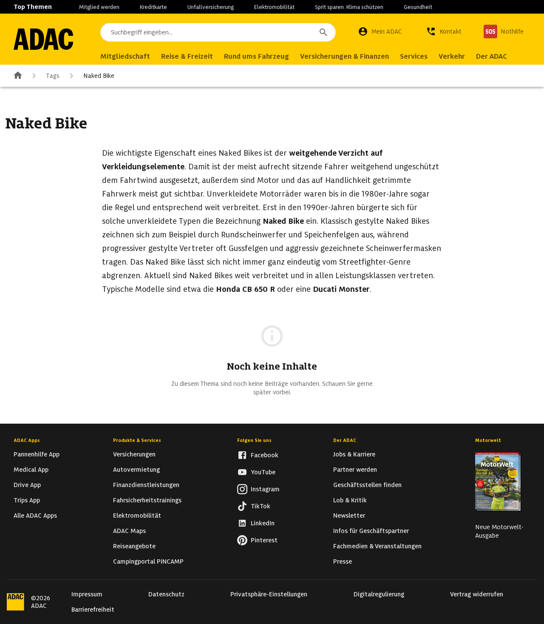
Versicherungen (134, 454)
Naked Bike (98, 76)
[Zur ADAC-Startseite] (43, 39)
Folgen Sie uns (254, 440)
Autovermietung (136, 469)
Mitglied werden (99, 7)
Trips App (27, 500)
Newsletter (349, 515)
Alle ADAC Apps (35, 515)
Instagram (265, 489)
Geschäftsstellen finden (367, 485)
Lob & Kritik (350, 500)
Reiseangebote (134, 546)
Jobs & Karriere (354, 454)
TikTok (260, 506)
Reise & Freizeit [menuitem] (187, 56)
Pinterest (264, 540)
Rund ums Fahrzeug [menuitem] (256, 56)
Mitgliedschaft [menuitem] (125, 56)
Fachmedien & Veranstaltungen (377, 546)
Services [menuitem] (414, 56)
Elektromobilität (274, 7)
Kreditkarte (153, 7)
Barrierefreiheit (92, 609)
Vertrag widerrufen (476, 594)
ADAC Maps (129, 531)
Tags (53, 76)
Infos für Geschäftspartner (371, 531)
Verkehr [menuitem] (452, 56)
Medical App (31, 469)
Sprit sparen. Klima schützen (349, 7)
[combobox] (218, 32)
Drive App (27, 485)
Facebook (264, 455)
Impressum (86, 594)
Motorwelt (488, 440)
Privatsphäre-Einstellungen (268, 594)
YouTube (263, 472)
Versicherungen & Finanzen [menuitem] (344, 56)
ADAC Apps (27, 440)
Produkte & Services (137, 440)
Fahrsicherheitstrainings (147, 500)
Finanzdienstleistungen (146, 485)
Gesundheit (418, 7)
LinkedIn (263, 523)
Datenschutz (166, 594)
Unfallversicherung (210, 7)
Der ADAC (344, 440)
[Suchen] (323, 32)
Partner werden (355, 469)
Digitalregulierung (379, 594)
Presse (342, 561)
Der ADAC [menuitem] (491, 56)
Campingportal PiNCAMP (148, 561)
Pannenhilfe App (37, 454)
